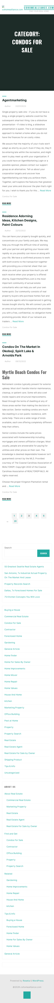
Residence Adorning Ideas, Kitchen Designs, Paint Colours (19, 220)
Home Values (10, 688)
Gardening (9, 642)
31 (15, 521)
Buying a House (12, 610)
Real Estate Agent (13, 746)
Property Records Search (17, 584)
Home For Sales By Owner (17, 662)
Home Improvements (14, 668)
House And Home (13, 694)
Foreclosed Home (13, 636)
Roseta (26, 980)
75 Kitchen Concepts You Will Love (22, 597)
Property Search (12, 733)
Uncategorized (11, 772)
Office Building (12, 714)
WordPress (37, 980)
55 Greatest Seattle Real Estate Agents (24, 566)
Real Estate (10, 740)
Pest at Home (11, 720)
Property (8, 727)
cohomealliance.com (39, 7)
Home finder (10, 655)
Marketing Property (14, 707)
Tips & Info (9, 766)
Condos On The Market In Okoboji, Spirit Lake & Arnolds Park (21, 351)
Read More (45, 190)
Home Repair (10, 681)
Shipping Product (13, 759)
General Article (12, 649)
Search (8, 547)
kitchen (8, 701)
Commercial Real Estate (16, 616)
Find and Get (10, 833)
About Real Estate (13, 793)
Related (8, 873)
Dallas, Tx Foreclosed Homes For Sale (23, 590)
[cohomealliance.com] (12, 8)
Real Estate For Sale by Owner (19, 753)
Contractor (10, 629)
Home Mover (10, 675)
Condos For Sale (9, 196)
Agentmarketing (14, 100)
